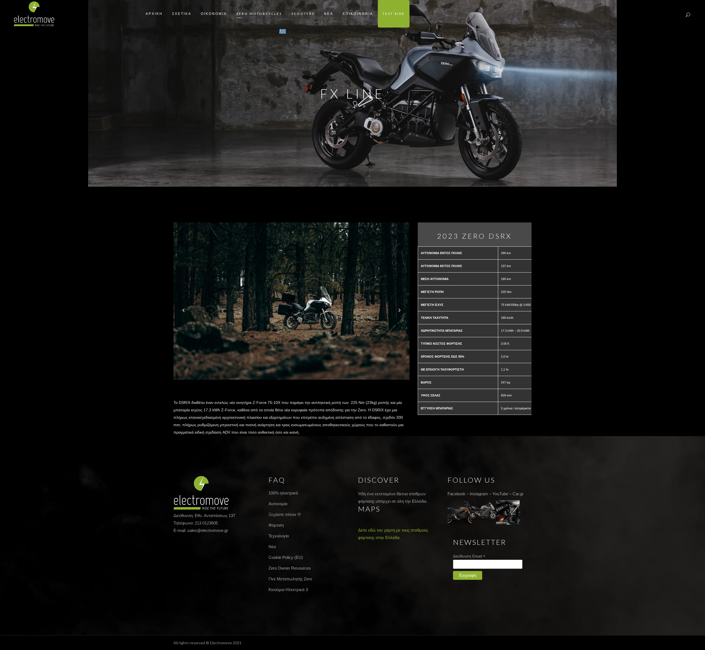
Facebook (456, 493)
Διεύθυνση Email (469, 556)
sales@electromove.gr (207, 530)
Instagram (479, 493)
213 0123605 (206, 523)
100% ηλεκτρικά (283, 493)
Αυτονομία (278, 503)
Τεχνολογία (279, 536)
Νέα (272, 546)
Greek (283, 31)
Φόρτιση (276, 525)
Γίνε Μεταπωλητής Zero (290, 578)
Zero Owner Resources (290, 568)
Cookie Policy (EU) (286, 557)
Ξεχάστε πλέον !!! (285, 514)
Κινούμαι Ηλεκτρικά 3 (288, 589)
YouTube (500, 493)
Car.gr (518, 493)
